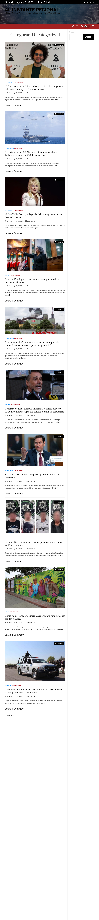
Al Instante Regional (32, 9)
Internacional (9, 148)
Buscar (71, 32)
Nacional (7, 275)
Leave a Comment (14, 105)
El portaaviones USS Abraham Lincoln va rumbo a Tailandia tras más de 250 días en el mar (31, 154)
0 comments (31, 93)
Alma (10, 93)
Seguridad (8, 538)
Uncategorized (18, 82)
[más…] (57, 100)
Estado (7, 611)
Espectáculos (9, 82)
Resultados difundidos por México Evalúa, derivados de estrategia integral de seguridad (33, 691)
